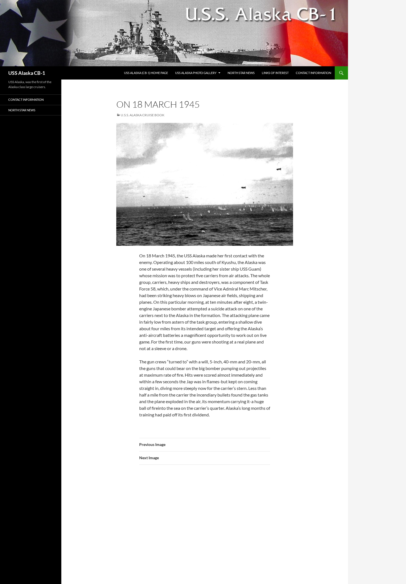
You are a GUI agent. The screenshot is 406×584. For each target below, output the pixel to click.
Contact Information (313, 73)
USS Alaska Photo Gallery (196, 73)
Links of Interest (275, 73)
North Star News (241, 73)
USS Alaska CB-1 (26, 73)
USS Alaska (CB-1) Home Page (146, 73)
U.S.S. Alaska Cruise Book (142, 115)
